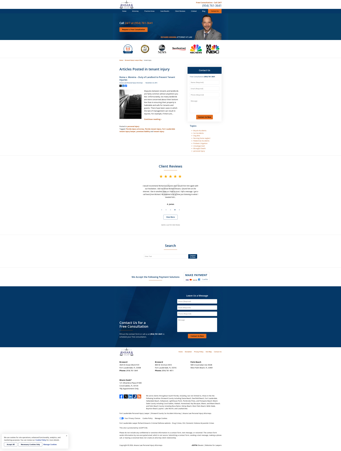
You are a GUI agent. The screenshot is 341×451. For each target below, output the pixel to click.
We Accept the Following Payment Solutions (155, 277)
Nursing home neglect (201, 138)
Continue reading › (152, 119)
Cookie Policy (148, 418)
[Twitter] (126, 396)
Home (124, 11)
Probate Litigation (200, 143)
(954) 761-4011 (168, 370)
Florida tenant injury (153, 129)
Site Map (209, 352)
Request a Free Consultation (133, 29)
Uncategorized (199, 146)
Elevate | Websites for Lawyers (207, 445)
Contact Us (215, 11)
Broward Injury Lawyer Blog (133, 60)
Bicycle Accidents (199, 130)
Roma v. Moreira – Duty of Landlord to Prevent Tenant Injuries (147, 78)
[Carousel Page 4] (175, 210)
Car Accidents (198, 133)
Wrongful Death (199, 148)
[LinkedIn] (130, 396)
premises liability (143, 131)
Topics (193, 125)
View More (170, 217)
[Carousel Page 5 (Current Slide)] (179, 210)
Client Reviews (180, 11)
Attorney (135, 11)
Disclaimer (188, 352)
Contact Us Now (204, 117)
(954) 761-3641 (212, 5)
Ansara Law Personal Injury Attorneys (148, 445)
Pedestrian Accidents (201, 141)
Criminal (194, 11)
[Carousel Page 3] (170, 210)
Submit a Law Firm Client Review (170, 225)
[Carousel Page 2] (166, 210)
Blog (203, 11)
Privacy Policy (198, 352)
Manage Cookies (161, 418)
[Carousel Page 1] (161, 210)
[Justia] (135, 396)
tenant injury (159, 131)
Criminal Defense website (161, 423)
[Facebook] (121, 396)
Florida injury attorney (135, 129)
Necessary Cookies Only (30, 444)
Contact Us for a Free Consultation (133, 324)
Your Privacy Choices (132, 418)
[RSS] (139, 396)
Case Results (164, 11)
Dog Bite (196, 136)
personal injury (133, 126)
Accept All (11, 444)
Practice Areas (149, 11)
